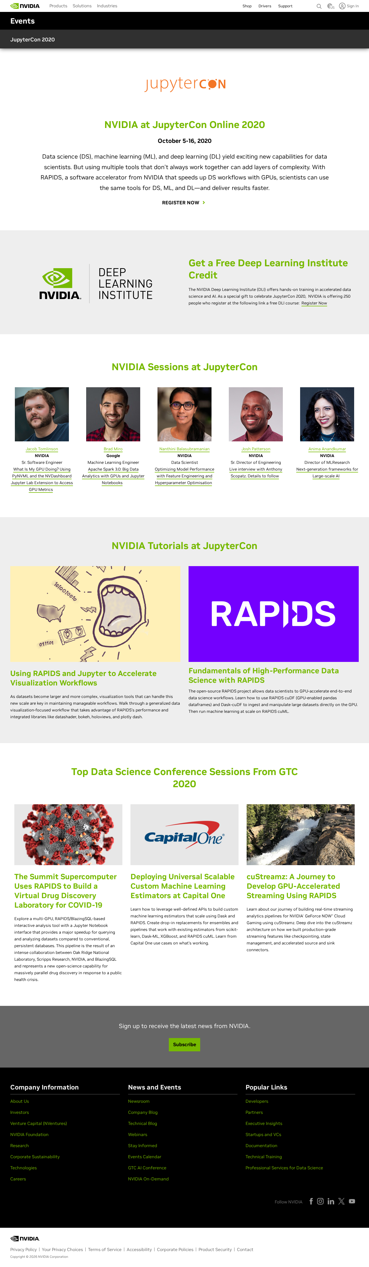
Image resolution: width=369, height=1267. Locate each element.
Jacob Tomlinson (42, 448)
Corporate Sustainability (35, 1156)
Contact (245, 1249)
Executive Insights (264, 1123)
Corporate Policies (175, 1249)
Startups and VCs (263, 1134)
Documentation (261, 1145)
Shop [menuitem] (247, 6)
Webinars (137, 1134)
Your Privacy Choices (62, 1249)
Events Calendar (144, 1156)
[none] (319, 4)
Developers (257, 1101)
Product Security (215, 1249)
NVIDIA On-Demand (148, 1178)
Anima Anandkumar (327, 448)
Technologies (23, 1167)
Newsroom (139, 1101)
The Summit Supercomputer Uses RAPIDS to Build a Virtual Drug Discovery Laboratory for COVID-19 (65, 891)
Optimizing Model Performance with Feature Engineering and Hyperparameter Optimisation (184, 476)
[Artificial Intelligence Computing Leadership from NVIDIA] (25, 6)
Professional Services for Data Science (284, 1167)
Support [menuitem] (285, 6)
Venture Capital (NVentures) (38, 1123)
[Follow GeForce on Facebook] (311, 1201)
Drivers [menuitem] (265, 6)
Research (19, 1145)
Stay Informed (142, 1145)
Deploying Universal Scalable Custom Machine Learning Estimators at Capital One (182, 886)
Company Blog (143, 1112)
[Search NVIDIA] (319, 5)
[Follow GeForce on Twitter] (341, 1201)
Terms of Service (105, 1249)
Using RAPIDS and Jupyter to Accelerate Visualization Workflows (83, 678)
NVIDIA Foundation (29, 1134)
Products (58, 5)
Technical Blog (142, 1123)
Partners (254, 1112)
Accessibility (139, 1249)
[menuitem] (58, 5)
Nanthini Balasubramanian (184, 448)
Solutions (82, 5)
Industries (107, 5)
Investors (19, 1112)
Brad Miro (113, 448)
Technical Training (264, 1156)
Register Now (314, 303)
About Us (19, 1101)
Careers (18, 1178)
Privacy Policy (23, 1249)
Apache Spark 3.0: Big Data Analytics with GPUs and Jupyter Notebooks (113, 476)
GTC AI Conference (147, 1167)
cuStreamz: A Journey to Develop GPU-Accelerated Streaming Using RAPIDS (293, 886)
